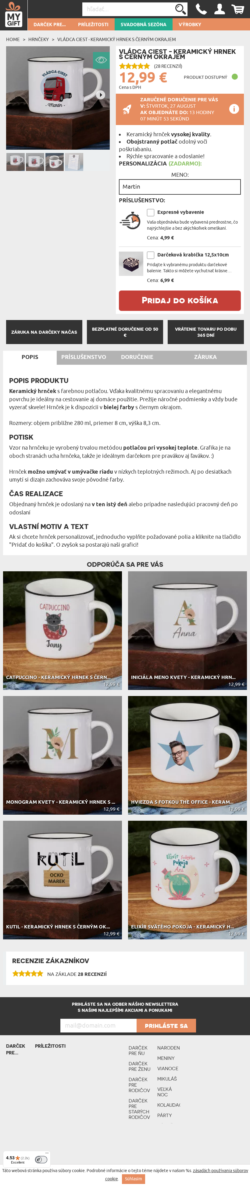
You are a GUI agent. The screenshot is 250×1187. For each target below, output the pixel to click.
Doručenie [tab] (137, 357)
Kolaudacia (168, 1105)
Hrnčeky (38, 39)
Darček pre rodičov (139, 1085)
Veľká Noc (164, 1092)
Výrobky (190, 25)
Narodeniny (168, 1047)
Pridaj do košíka (180, 299)
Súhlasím (133, 1179)
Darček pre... (50, 25)
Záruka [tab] (205, 357)
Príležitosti (93, 25)
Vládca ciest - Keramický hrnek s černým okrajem (116, 39)
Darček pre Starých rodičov (139, 1109)
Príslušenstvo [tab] (83, 357)
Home (13, 39)
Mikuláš (167, 1078)
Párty (164, 1115)
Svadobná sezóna (143, 25)
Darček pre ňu (138, 1050)
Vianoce (167, 1068)
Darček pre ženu (139, 1066)
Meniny (166, 1058)
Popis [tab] (30, 357)
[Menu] (47, 1154)
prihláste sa (166, 1025)
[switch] (41, 1159)
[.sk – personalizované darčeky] (14, 15)
